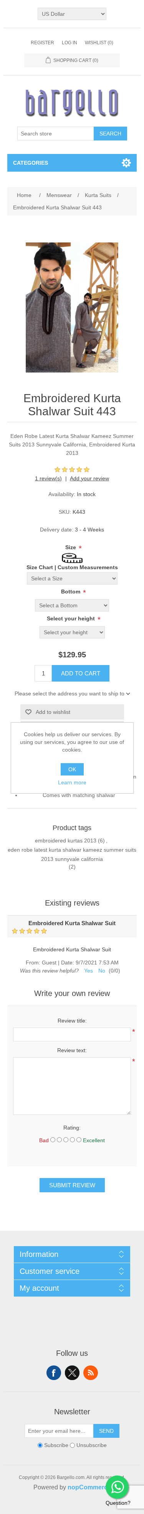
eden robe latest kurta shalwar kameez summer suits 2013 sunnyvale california (72, 854)
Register (42, 42)
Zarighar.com (100, 1507)
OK (72, 769)
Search (110, 133)
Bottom (71, 591)
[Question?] (117, 1487)
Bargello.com (60, 1507)
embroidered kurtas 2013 (65, 840)
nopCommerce (89, 1487)
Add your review (89, 478)
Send (106, 1431)
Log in (69, 42)
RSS (90, 1372)
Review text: (72, 1050)
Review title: (72, 1021)
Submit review (72, 1185)
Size (71, 547)
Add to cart (80, 673)
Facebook (53, 1372)
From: (33, 962)
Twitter (72, 1372)
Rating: (72, 1128)
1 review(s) (48, 478)
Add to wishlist (53, 712)
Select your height (71, 618)
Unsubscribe (91, 1445)
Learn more (72, 782)
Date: (67, 962)
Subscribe (56, 1445)
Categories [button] (30, 163)
